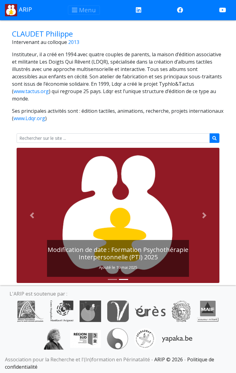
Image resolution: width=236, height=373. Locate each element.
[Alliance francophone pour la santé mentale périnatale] (30, 310)
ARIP (24, 9)
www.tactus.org (31, 91)
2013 (73, 42)
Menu (86, 10)
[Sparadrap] (145, 338)
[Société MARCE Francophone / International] (117, 338)
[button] (32, 215)
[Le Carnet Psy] (181, 310)
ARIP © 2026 (168, 359)
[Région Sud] (85, 338)
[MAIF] (208, 310)
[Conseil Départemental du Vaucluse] (118, 310)
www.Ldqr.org (29, 118)
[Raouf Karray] (53, 338)
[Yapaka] (177, 338)
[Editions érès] (150, 310)
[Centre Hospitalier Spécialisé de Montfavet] (62, 310)
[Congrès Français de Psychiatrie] (90, 310)
